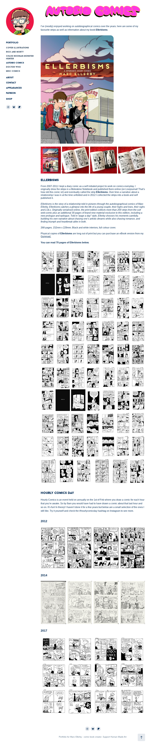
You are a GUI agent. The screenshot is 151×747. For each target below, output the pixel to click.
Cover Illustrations (17, 47)
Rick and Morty (15, 52)
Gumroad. (46, 236)
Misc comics (13, 71)
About (10, 77)
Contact (11, 82)
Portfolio (12, 42)
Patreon (11, 93)
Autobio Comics (15, 63)
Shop (9, 99)
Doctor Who (13, 67)
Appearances (14, 88)
